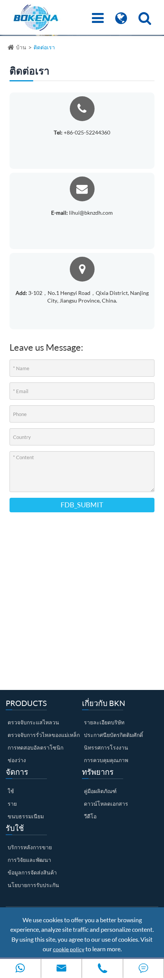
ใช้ (11, 791)
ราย (12, 803)
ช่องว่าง (17, 760)
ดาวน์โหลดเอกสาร (106, 803)
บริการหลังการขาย (30, 847)
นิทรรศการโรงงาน (106, 747)
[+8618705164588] (20, 968)
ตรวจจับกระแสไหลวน (33, 722)
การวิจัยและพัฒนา (29, 860)
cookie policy (68, 949)
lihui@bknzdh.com (82, 212)
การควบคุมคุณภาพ (106, 760)
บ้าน (21, 47)
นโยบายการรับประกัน (33, 885)
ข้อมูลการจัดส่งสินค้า (32, 872)
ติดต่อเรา (44, 47)
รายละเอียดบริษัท (104, 722)
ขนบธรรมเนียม (26, 816)
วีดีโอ (90, 816)
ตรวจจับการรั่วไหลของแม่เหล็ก (44, 735)
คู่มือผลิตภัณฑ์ (100, 791)
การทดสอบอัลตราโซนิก (35, 747)
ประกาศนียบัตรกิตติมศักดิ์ (113, 735)
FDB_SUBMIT (82, 504)
